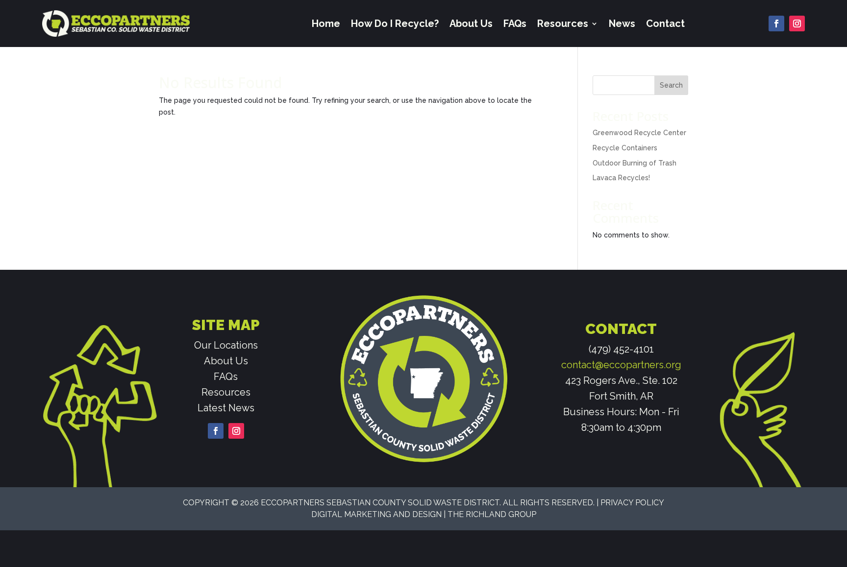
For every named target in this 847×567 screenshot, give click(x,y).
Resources (562, 23)
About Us (471, 23)
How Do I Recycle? (395, 23)
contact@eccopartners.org (621, 365)
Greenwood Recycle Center (639, 133)
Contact (665, 23)
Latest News (226, 408)
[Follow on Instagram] (797, 23)
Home (326, 23)
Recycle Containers (625, 148)
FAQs (514, 23)
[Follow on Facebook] (776, 23)
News (622, 23)
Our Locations (226, 345)
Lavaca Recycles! (621, 178)
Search (671, 85)
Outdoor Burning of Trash (634, 163)
